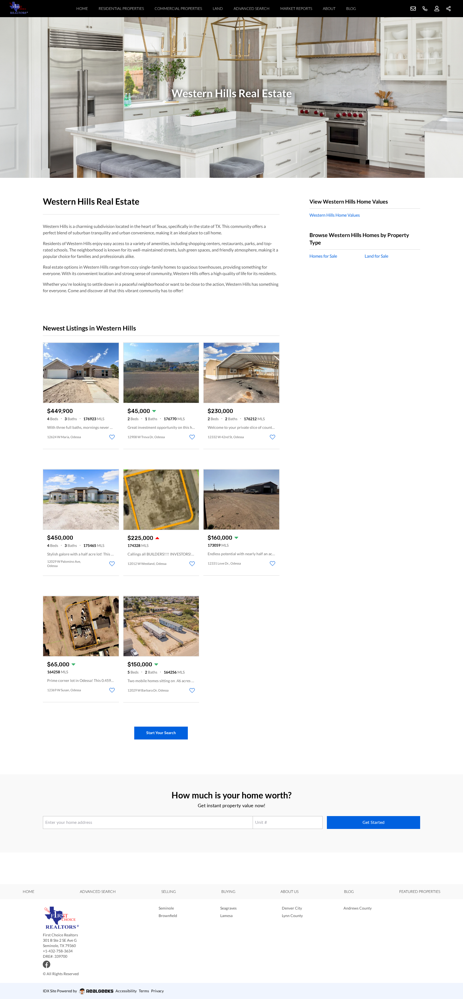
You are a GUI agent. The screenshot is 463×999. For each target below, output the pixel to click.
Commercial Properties (178, 8)
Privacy (157, 991)
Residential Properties (121, 8)
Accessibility (126, 991)
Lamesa (226, 915)
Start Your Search (161, 732)
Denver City (292, 908)
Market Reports (296, 8)
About (329, 8)
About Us (289, 891)
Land (218, 8)
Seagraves (228, 908)
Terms (144, 991)
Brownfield (168, 915)
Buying (228, 891)
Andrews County (357, 908)
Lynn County (292, 915)
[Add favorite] (112, 437)
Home (82, 8)
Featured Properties (419, 891)
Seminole (166, 908)
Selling (168, 891)
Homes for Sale (323, 255)
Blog (351, 8)
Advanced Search (252, 8)
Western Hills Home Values (334, 214)
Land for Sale (376, 255)
